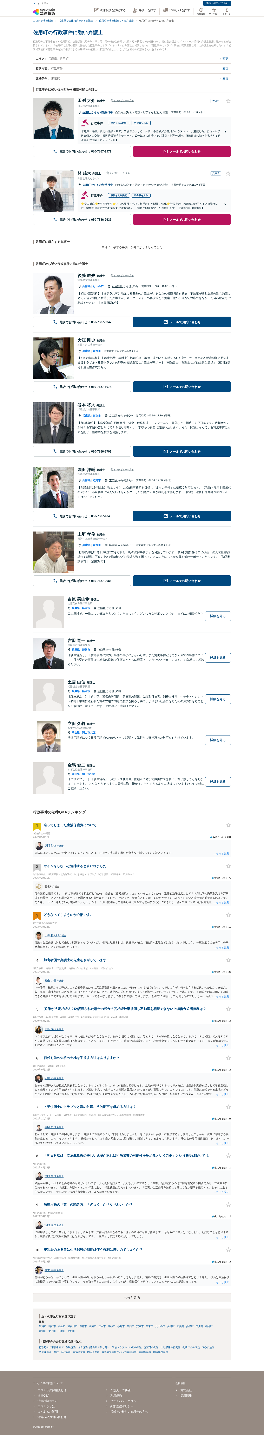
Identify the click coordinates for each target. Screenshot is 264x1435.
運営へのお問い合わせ (52, 1417)
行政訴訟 (66, 1352)
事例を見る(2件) (119, 195)
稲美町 (180, 1326)
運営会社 (186, 1390)
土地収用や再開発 (170, 1347)
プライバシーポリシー (124, 1401)
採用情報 (186, 1395)
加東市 (149, 1326)
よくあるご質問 (48, 1411)
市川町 (199, 1326)
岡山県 (76, 732)
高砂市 (111, 1326)
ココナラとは (46, 1406)
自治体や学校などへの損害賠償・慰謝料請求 (126, 1352)
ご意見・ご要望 (120, 1390)
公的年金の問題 (191, 1347)
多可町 (171, 1326)
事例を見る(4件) (119, 123)
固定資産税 (93, 1352)
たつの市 (98, 286)
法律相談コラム (48, 1401)
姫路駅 (113, 545)
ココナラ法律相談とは (52, 1390)
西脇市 (92, 1326)
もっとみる (132, 1297)
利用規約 (116, 1395)
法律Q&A (43, 1395)
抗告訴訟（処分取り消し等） (94, 1347)
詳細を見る (218, 616)
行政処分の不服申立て (51, 1347)
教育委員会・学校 (49, 1352)
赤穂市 (83, 1326)
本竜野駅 (117, 286)
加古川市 (72, 1326)
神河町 (42, 1331)
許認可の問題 (151, 1347)
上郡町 (61, 1331)
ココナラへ (43, 3)
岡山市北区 (88, 732)
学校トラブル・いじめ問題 (127, 1347)
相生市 (61, 1326)
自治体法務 (79, 1352)
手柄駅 (102, 608)
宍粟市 (140, 1326)
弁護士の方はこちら (217, 3)
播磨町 (190, 1326)
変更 (225, 58)
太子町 (52, 1331)
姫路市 (97, 351)
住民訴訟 (71, 1347)
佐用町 (86, 112)
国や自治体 (208, 1347)
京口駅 (113, 415)
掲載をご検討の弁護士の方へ (129, 1411)
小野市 (121, 1326)
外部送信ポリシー (121, 1406)
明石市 (52, 1326)
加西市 (130, 1326)
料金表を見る (141, 123)
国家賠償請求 (160, 1352)
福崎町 (209, 1326)
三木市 (102, 1326)
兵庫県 (86, 286)
